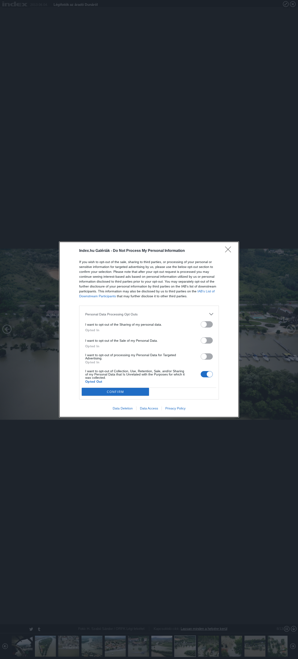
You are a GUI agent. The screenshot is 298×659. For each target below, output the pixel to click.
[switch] (207, 324)
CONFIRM (115, 392)
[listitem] (149, 314)
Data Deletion (123, 408)
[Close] (229, 251)
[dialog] (149, 329)
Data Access (149, 408)
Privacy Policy (175, 408)
